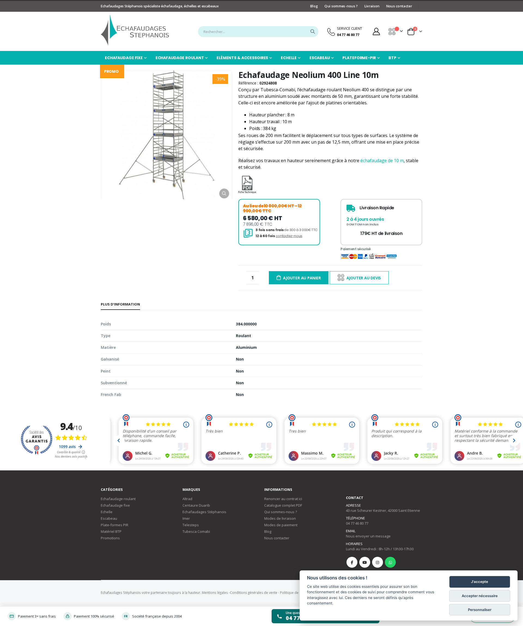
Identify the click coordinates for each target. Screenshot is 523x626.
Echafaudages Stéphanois (204, 511)
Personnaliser (479, 609)
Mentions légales (215, 592)
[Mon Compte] (376, 31)
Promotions (110, 538)
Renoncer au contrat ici (283, 498)
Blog (314, 6)
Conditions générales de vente (253, 592)
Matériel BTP (111, 531)
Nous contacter (399, 6)
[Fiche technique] (247, 190)
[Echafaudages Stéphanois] (135, 30)
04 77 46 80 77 (357, 523)
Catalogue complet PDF (283, 505)
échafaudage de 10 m (382, 161)
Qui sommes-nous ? (341, 6)
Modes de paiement (280, 524)
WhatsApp (390, 562)
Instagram (377, 562)
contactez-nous (289, 236)
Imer (186, 518)
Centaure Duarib (196, 505)
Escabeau (109, 518)
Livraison (372, 6)
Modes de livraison (280, 518)
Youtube (364, 562)
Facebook (351, 562)
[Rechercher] (313, 31)
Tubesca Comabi (196, 531)
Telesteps (191, 524)
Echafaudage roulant (118, 498)
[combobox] (258, 31)
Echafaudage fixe (115, 505)
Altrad (187, 498)
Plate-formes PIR (114, 524)
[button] (224, 193)
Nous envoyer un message (368, 536)
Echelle (106, 511)
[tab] (120, 304)
